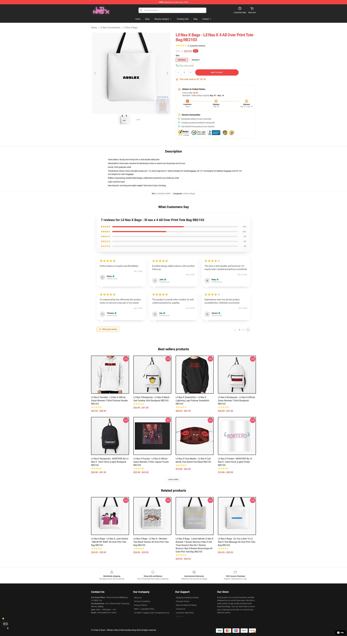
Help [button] (342, 633)
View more (173, 480)
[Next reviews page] (248, 329)
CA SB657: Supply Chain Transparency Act (151, 613)
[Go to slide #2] (138, 120)
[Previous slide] (95, 73)
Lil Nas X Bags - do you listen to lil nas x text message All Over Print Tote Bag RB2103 (236, 541)
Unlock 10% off (5, 624)
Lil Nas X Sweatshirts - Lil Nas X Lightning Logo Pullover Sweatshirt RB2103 (192, 400)
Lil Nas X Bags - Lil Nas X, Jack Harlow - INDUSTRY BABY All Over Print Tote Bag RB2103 (109, 541)
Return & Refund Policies (186, 605)
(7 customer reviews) (196, 46)
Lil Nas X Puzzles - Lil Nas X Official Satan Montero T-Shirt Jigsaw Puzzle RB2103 (151, 461)
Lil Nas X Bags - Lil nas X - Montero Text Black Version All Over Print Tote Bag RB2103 (151, 541)
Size (177, 55)
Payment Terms (182, 601)
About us (138, 597)
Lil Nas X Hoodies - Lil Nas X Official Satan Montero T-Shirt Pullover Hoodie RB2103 (109, 400)
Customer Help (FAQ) (185, 613)
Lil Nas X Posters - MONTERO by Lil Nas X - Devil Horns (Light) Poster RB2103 (235, 461)
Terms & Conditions (142, 601)
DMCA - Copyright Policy (144, 609)
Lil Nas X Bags (130, 27)
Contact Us (180, 609)
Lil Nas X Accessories (110, 27)
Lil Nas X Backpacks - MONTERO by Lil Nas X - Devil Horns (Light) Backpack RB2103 (109, 461)
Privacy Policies (140, 605)
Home (94, 27)
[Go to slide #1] (124, 120)
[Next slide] (167, 73)
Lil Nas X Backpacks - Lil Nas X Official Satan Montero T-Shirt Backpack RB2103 (236, 400)
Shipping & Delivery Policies (187, 597)
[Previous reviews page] (234, 329)
